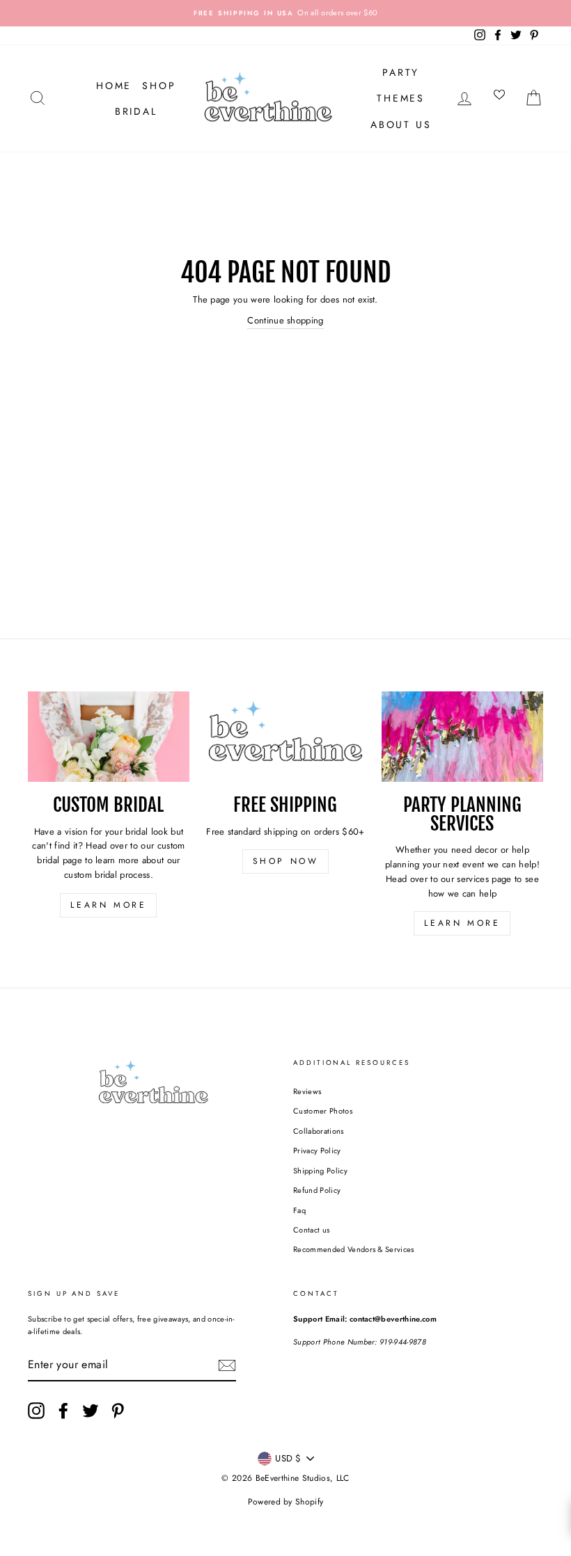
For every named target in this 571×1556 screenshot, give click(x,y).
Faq (299, 1210)
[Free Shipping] (285, 736)
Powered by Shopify (286, 1501)
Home (114, 86)
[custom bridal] (108, 736)
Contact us (311, 1229)
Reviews (307, 1091)
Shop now (286, 861)
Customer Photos (322, 1110)
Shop (158, 86)
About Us (400, 124)
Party (400, 72)
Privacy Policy (317, 1150)
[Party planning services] (462, 736)
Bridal (136, 111)
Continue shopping (285, 320)
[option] (285, 13)
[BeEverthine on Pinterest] (117, 1410)
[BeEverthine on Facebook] (63, 1410)
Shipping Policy (320, 1170)
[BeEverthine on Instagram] (36, 1410)
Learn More (108, 905)
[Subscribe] (227, 1365)
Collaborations (318, 1131)
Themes (401, 98)
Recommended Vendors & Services (353, 1249)
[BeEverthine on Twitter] (90, 1410)
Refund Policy (317, 1190)
